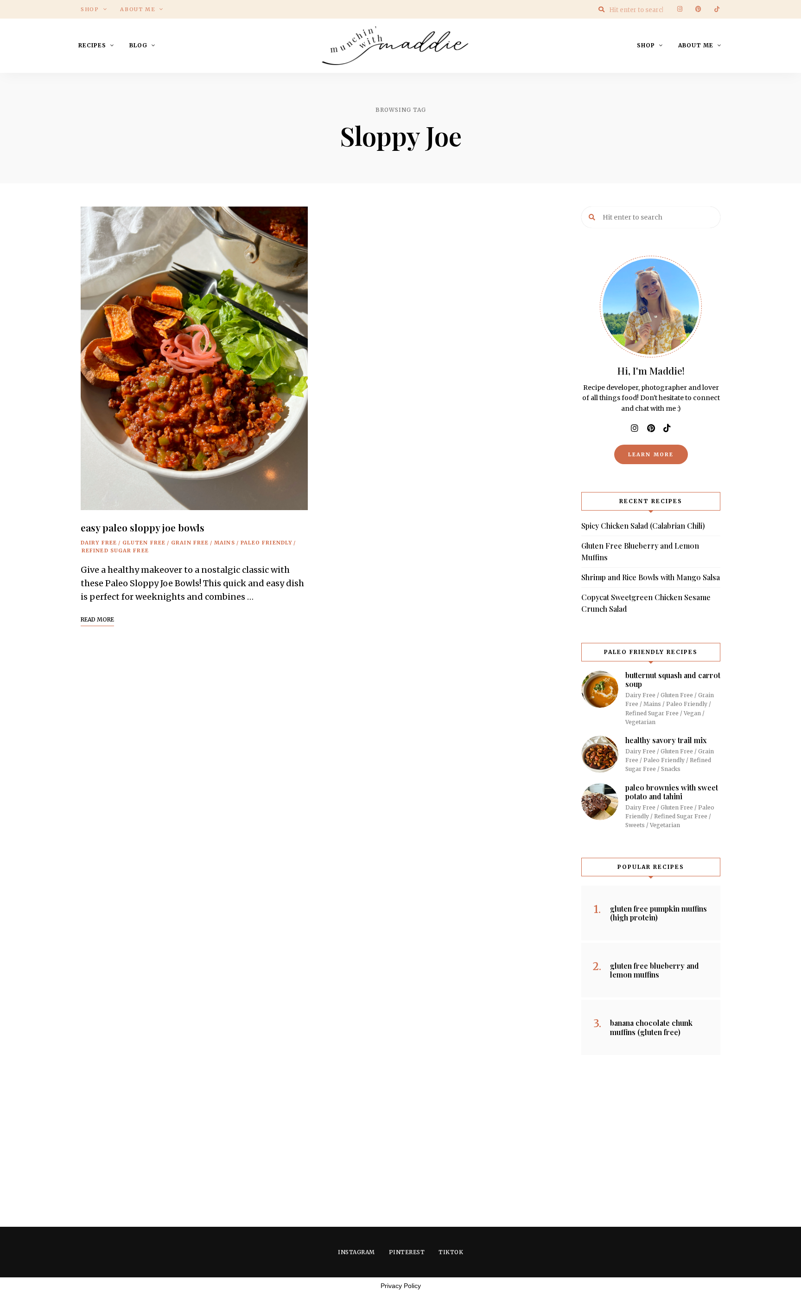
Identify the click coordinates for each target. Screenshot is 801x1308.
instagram (679, 9)
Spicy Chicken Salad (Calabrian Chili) (643, 526)
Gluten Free (143, 542)
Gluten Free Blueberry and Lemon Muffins (640, 552)
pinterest (698, 9)
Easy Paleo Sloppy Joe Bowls (142, 527)
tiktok (716, 9)
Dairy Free (99, 542)
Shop (90, 9)
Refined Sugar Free (115, 550)
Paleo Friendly (266, 542)
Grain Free (190, 542)
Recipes (92, 45)
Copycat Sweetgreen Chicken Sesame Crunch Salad (646, 603)
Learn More (651, 454)
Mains (224, 542)
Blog (138, 45)
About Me (137, 9)
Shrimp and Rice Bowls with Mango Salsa (650, 577)
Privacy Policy (401, 1285)
